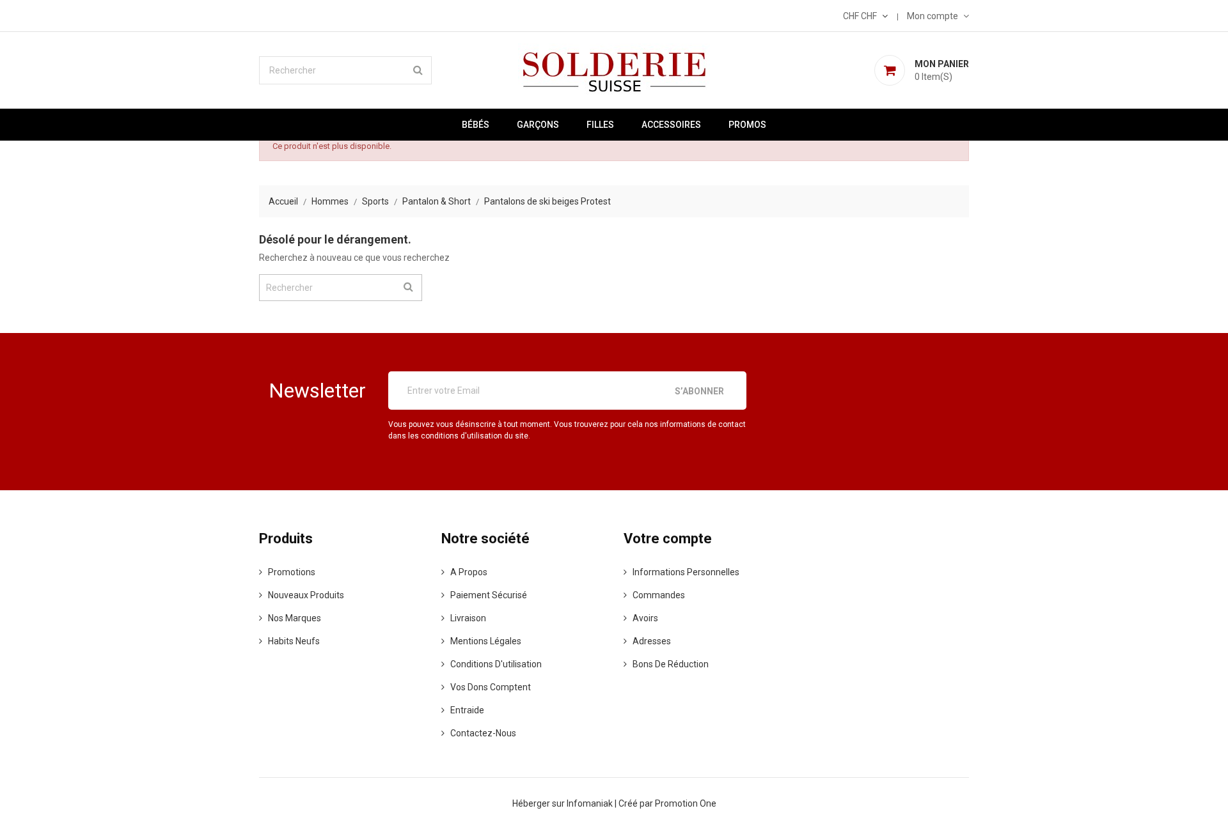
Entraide (467, 710)
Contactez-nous (483, 733)
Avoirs (645, 618)
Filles (600, 125)
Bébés (475, 125)
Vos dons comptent (490, 687)
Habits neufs (294, 641)
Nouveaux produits (306, 595)
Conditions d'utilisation (496, 664)
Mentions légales (485, 641)
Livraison (468, 618)
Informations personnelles (686, 572)
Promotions (291, 572)
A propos (468, 572)
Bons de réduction (671, 664)
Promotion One (685, 803)
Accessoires (671, 125)
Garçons (538, 125)
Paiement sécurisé (488, 595)
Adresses (652, 641)
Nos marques (294, 618)
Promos (747, 125)
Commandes (659, 595)
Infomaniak (591, 803)
